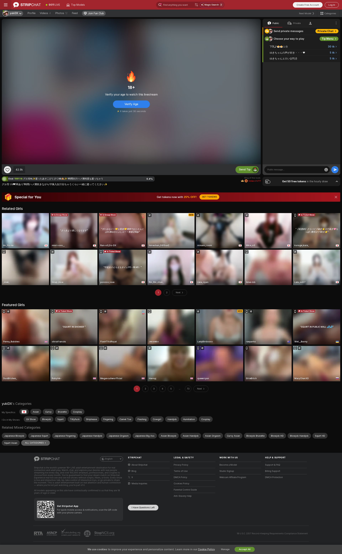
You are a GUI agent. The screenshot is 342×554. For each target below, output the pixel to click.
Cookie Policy (206, 549)
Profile (31, 13)
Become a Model (228, 465)
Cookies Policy (181, 483)
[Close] (336, 197)
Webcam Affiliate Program (232, 477)
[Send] (334, 169)
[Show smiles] (326, 170)
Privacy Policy (181, 465)
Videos (45, 13)
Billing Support (272, 471)
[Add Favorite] (7, 169)
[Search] (196, 4)
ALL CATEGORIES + (35, 442)
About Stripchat (139, 465)
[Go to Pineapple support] (87, 533)
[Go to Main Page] (27, 5)
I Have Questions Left (143, 507)
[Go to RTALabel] (39, 533)
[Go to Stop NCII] (104, 533)
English (109, 459)
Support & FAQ (272, 465)
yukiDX (7, 403)
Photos (61, 13)
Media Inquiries (139, 483)
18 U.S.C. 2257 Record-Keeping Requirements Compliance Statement (272, 533)
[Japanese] (24, 412)
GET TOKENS (209, 197)
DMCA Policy (180, 477)
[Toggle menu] (5, 5)
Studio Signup (226, 471)
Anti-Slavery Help (183, 496)
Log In (331, 5)
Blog (133, 471)
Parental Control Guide (185, 490)
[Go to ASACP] (52, 534)
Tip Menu (327, 38)
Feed (75, 13)
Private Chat (325, 31)
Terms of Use (181, 471)
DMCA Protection (274, 477)
